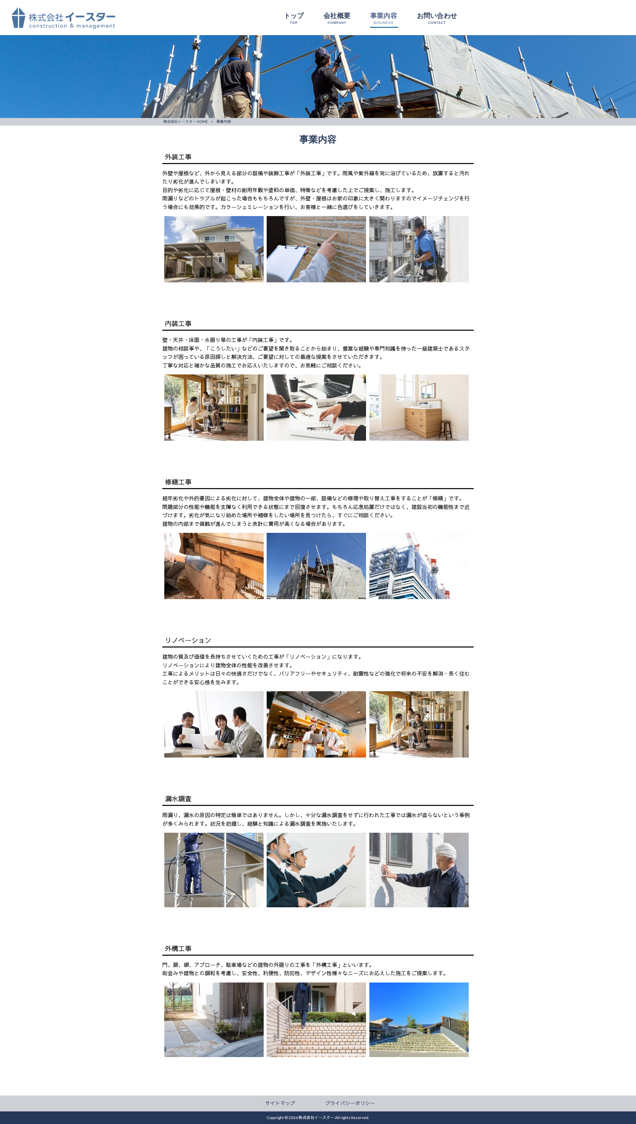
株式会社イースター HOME (185, 121)
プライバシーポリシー (350, 1103)
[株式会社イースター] (58, 28)
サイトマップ (280, 1103)
